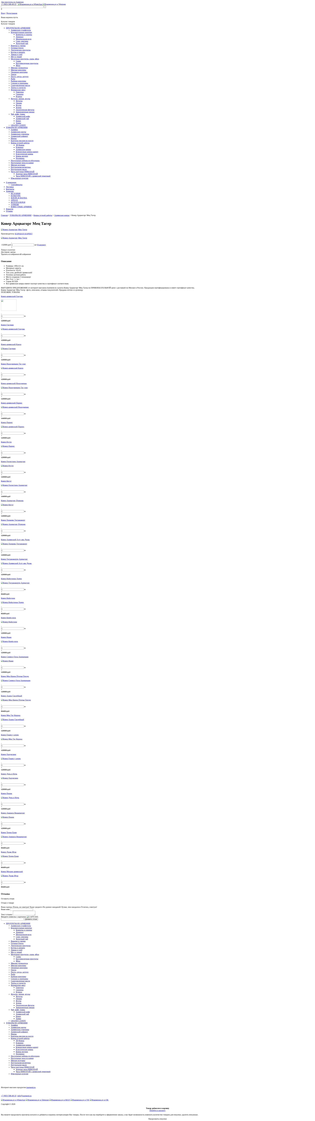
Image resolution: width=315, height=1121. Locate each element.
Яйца (18, 65)
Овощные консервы (19, 72)
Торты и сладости (18, 88)
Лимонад (19, 37)
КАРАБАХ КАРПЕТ (23, 234)
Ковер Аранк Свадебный (11, 696)
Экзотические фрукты (25, 110)
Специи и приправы (19, 83)
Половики (20, 158)
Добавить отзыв (31, 919)
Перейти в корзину (157, 1110)
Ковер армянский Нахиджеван (14, 383)
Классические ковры (24, 154)
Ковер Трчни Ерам (9, 832)
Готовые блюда (17, 48)
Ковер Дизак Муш (8, 852)
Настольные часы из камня (22, 163)
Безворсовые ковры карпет (27, 152)
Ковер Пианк (6, 793)
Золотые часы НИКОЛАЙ (27, 174)
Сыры (18, 61)
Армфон (14, 130)
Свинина (19, 94)
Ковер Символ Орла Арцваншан (14, 657)
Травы (18, 123)
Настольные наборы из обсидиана (25, 161)
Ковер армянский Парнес (11, 403)
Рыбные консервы (18, 81)
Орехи (13, 74)
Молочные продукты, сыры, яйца (25, 59)
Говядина (20, 92)
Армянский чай (22, 119)
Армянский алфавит (19, 136)
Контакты (10, 189)
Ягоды (18, 105)
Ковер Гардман (7, 325)
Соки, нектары (22, 41)
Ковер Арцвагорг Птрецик (12, 501)
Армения (10, 191)
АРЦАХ (14, 200)
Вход (3, 13)
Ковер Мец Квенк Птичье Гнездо (15, 676)
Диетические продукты (21, 50)
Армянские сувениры (20, 134)
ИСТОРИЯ (15, 193)
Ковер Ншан (6, 637)
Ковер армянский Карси (11, 344)
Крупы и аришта (18, 52)
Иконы (14, 138)
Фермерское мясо (18, 90)
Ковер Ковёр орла (8, 618)
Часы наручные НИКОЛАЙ (22, 172)
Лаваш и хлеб (16, 54)
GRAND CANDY (18, 125)
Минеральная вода (23, 39)
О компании (11, 182)
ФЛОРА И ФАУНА (19, 198)
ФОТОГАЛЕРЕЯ (18, 202)
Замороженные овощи (25, 112)
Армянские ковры (23, 149)
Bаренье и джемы (18, 46)
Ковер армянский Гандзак (12, 296)
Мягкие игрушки (18, 165)
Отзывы (9, 211)
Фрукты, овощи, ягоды (20, 99)
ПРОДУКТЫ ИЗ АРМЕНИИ (18, 28)
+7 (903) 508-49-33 (8, 4)
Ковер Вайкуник (8, 598)
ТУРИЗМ (15, 204)
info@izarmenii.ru (24, 1096)
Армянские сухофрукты (21, 30)
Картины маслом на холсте (22, 141)
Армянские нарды (18, 132)
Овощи (19, 103)
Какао (18, 121)
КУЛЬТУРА (16, 196)
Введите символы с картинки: (13, 917)
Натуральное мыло (19, 169)
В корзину (41, 245)
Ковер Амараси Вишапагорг (13, 813)
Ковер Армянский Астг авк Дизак (15, 540)
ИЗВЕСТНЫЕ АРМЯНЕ (21, 207)
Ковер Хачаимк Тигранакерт (13, 520)
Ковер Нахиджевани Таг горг (13, 364)
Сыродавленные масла (20, 85)
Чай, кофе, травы (18, 114)
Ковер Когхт (6, 481)
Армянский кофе (23, 116)
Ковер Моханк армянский (12, 871)
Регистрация (12, 13)
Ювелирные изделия (19, 178)
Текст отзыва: (6, 914)
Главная (4, 215)
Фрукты (19, 101)
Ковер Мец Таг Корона (10, 715)
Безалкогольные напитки (21, 32)
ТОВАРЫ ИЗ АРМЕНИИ (17, 127)
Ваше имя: (5, 909)
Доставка (10, 187)
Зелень (18, 107)
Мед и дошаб (16, 57)
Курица (19, 96)
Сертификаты (16, 185)
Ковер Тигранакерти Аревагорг (14, 559)
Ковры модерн (22, 156)
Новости (9, 209)
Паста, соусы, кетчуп (19, 77)
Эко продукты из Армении (12, 2)
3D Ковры (20, 145)
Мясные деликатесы (19, 68)
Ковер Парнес (7, 422)
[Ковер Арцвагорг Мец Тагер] (14, 230)
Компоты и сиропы (24, 35)
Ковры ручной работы (20, 143)
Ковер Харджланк (8, 754)
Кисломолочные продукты (27, 63)
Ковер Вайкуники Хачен (11, 579)
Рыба (13, 79)
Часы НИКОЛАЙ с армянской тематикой (33, 176)
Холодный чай (22, 43)
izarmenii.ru (31, 1087)
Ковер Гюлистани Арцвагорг (13, 461)
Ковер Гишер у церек (10, 735)
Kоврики (19, 147)
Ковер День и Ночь (9, 774)
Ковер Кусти (6, 442)
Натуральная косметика (21, 167)
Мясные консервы (18, 70)
